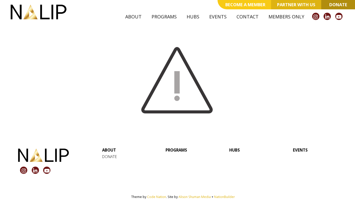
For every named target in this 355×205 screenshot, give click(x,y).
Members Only (286, 16)
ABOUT (109, 150)
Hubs (193, 16)
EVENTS (300, 150)
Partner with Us (296, 5)
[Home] (38, 12)
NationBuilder (224, 197)
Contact (247, 16)
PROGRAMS (176, 150)
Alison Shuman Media (195, 197)
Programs (164, 16)
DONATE (109, 156)
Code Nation (156, 197)
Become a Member (245, 5)
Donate (338, 5)
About (133, 16)
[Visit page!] (316, 16)
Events (218, 16)
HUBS (234, 150)
